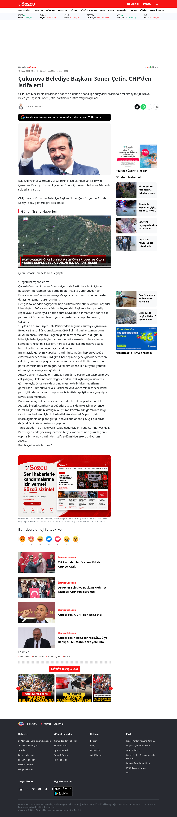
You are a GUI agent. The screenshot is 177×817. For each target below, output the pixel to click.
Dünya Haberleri (25, 769)
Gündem (32, 67)
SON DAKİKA (24, 10)
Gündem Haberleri (128, 177)
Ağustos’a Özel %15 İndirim (131, 170)
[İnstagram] (21, 789)
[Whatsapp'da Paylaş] (143, 107)
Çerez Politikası (133, 750)
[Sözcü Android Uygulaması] (63, 793)
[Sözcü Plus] (59, 724)
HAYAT (111, 10)
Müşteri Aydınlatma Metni (138, 745)
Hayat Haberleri (25, 764)
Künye (93, 745)
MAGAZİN (121, 10)
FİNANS (133, 10)
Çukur (58, 656)
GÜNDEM (50, 10)
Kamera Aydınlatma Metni (138, 763)
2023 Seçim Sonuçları (28, 745)
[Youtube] (39, 789)
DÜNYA (74, 10)
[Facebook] (27, 789)
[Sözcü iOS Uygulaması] (63, 788)
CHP (35, 656)
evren (67, 656)
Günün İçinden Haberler (65, 741)
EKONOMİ (62, 10)
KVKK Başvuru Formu (136, 768)
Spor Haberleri (61, 750)
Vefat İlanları (96, 755)
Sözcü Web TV (60, 745)
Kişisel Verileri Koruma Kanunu (140, 741)
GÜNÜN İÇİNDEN (88, 10)
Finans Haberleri (26, 755)
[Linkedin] (52, 789)
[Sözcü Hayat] (45, 723)
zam (42, 656)
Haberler (23, 734)
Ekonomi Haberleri (26, 759)
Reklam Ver (95, 750)
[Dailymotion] (46, 789)
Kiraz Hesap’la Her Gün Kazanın (134, 352)
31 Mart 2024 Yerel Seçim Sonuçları (34, 741)
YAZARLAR (38, 10)
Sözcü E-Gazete (61, 755)
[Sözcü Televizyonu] (21, 724)
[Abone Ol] (151, 67)
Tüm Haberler (60, 759)
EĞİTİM (143, 10)
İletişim (93, 741)
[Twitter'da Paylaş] (137, 107)
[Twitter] (33, 789)
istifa (28, 656)
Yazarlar (22, 750)
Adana (50, 656)
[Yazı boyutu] (156, 107)
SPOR (102, 10)
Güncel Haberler (63, 734)
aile (21, 656)
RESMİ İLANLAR (157, 10)
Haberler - (23, 67)
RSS (128, 772)
